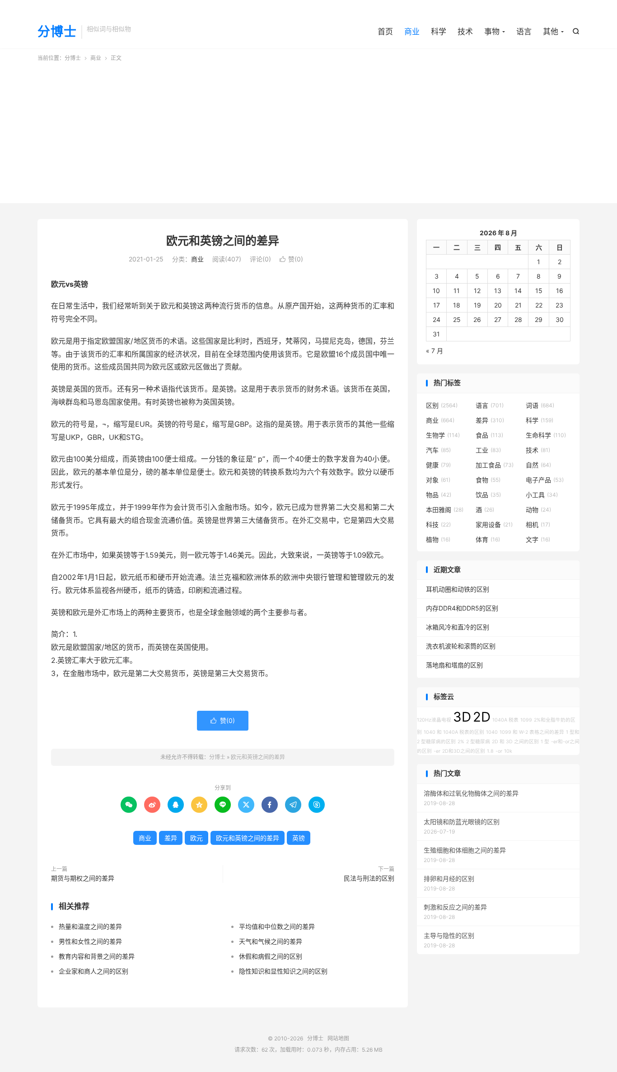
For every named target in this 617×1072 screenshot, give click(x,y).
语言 (524, 31)
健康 (438, 465)
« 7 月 (434, 350)
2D (482, 717)
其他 (550, 31)
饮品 (488, 495)
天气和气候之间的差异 (270, 941)
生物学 (443, 435)
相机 (538, 524)
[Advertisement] (308, 130)
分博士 (57, 32)
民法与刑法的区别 (369, 878)
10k (508, 751)
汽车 (438, 450)
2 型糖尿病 (478, 742)
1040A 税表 (505, 720)
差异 (170, 838)
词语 (540, 405)
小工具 (542, 495)
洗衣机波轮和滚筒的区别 (460, 646)
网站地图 (338, 1038)
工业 (488, 450)
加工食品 (495, 465)
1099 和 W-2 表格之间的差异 (532, 732)
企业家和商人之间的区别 (93, 971)
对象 (438, 480)
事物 (492, 31)
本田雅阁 (444, 509)
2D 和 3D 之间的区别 (515, 742)
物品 (438, 495)
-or (498, 751)
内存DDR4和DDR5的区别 (462, 608)
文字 (538, 539)
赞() (291, 259)
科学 (438, 31)
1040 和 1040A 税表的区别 (454, 732)
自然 (538, 465)
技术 (465, 31)
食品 (489, 435)
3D (462, 717)
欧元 (196, 838)
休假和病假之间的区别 (270, 956)
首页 (385, 31)
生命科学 (546, 435)
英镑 (298, 838)
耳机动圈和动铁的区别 (457, 589)
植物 (438, 539)
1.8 (490, 751)
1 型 (545, 742)
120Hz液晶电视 (434, 720)
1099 (526, 720)
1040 (492, 732)
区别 (442, 405)
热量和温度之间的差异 (90, 926)
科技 (438, 524)
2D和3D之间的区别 (463, 751)
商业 (412, 31)
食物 (488, 480)
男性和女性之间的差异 (90, 941)
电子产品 (545, 480)
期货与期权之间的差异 (82, 878)
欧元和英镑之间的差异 (222, 240)
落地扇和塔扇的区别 (454, 665)
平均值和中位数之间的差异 (277, 926)
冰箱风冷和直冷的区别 (457, 627)
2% (461, 742)
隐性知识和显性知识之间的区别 (283, 971)
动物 (538, 509)
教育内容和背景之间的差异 (97, 956)
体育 (488, 539)
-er (437, 751)
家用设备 (494, 524)
